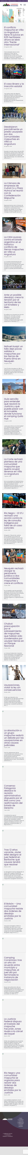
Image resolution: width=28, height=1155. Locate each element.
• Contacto (7, 1135)
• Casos (20, 1125)
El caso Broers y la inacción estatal (14, 85)
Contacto (20, 1)
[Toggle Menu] (25, 4)
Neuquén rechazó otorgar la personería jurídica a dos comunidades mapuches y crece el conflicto (14, 576)
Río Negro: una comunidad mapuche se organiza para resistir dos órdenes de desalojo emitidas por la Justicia (12, 1082)
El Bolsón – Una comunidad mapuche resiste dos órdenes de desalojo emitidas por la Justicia (13, 911)
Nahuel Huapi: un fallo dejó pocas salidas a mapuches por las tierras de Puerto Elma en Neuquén (13, 354)
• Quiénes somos (7, 1133)
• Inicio (20, 1118)
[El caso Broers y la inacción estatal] (14, 71)
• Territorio (20, 1121)
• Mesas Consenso (7, 1136)
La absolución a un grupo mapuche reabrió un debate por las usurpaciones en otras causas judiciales (14, 738)
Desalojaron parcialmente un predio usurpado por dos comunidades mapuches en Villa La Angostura (13, 135)
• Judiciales (20, 1123)
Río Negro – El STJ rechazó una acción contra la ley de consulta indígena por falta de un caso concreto (13, 520)
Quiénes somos (4, 1)
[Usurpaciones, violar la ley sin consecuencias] (14, 672)
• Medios (20, 1126)
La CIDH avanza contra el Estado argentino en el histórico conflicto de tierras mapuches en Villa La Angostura (14, 246)
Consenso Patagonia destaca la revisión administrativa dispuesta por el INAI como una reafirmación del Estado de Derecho (13, 796)
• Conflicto (20, 1119)
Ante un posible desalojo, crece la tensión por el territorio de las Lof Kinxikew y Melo (13, 301)
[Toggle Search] (21, 4)
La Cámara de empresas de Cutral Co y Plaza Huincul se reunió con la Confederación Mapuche (13, 191)
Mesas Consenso (12, 1)
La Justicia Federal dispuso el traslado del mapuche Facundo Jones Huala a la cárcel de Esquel (13, 1026)
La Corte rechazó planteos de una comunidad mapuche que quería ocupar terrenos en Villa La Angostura (13, 467)
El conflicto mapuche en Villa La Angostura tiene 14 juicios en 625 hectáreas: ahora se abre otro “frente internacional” (14, 36)
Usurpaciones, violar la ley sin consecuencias (12, 687)
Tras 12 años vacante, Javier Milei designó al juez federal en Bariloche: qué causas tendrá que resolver (12, 857)
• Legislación (20, 1122)
